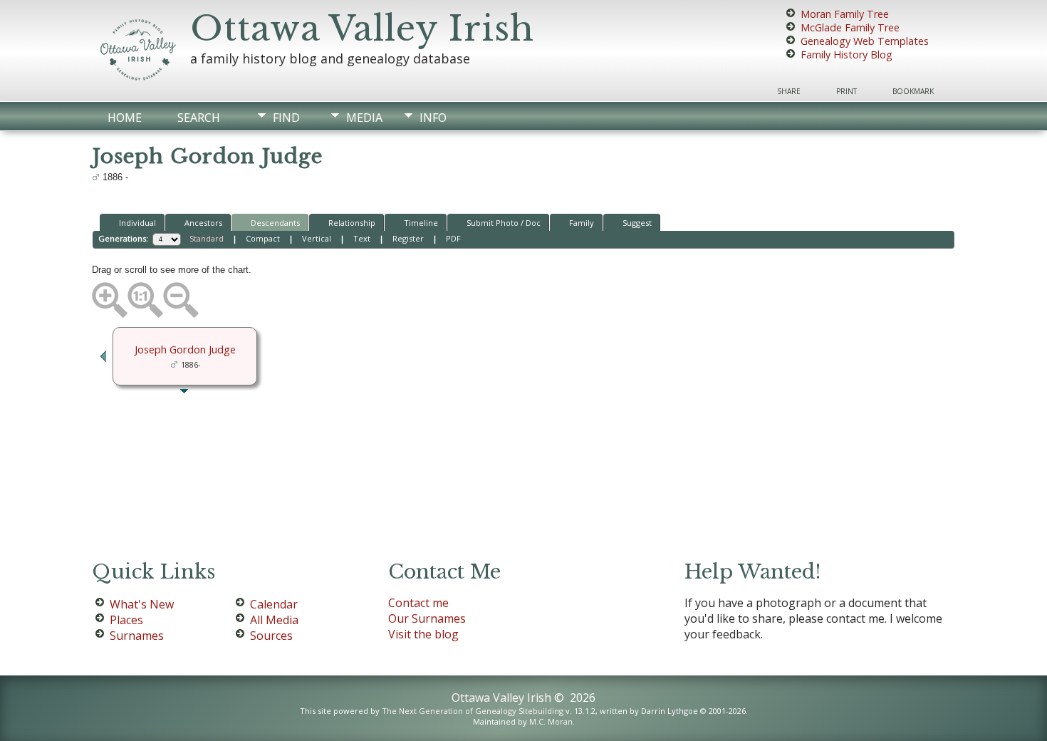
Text (361, 238)
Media (364, 117)
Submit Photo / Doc (504, 222)
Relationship (351, 222)
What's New (142, 604)
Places (126, 620)
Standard (206, 238)
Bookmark (913, 91)
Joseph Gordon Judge (185, 349)
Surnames (137, 635)
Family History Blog (846, 54)
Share (789, 91)
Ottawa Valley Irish (362, 28)
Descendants (275, 222)
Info (433, 117)
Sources (271, 635)
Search (198, 117)
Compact (263, 238)
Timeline (421, 222)
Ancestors (203, 222)
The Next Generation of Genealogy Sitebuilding (472, 710)
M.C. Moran (551, 721)
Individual (137, 222)
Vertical (316, 238)
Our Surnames (427, 618)
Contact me (418, 603)
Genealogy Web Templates (865, 41)
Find (286, 117)
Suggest (637, 222)
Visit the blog (423, 634)
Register (408, 238)
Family (581, 222)
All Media (274, 620)
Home (125, 117)
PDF (453, 238)
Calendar (274, 604)
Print (846, 91)
